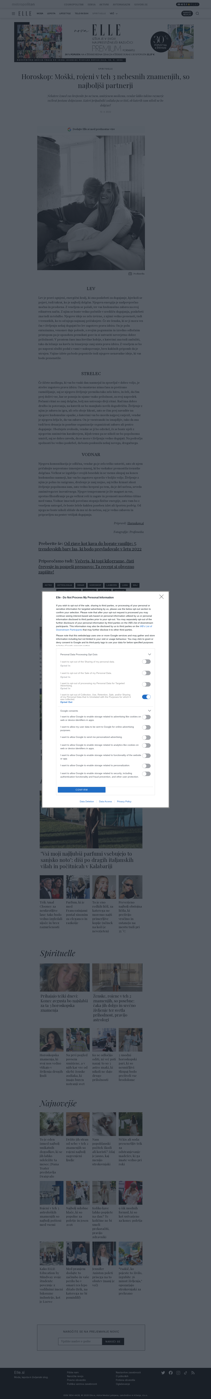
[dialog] (105, 699)
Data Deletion (87, 801)
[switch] (146, 661)
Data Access (105, 801)
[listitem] (105, 654)
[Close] (162, 598)
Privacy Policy (124, 801)
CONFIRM (82, 790)
